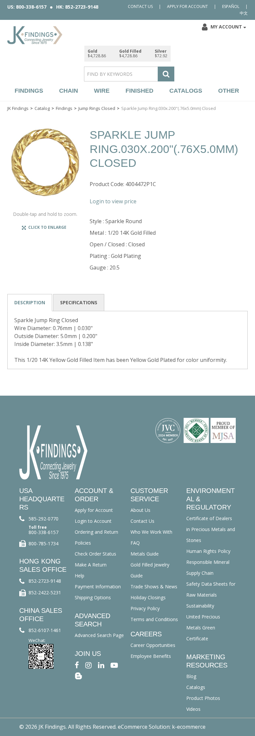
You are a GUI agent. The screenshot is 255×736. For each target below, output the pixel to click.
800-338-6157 (43, 532)
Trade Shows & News (153, 586)
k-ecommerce (189, 726)
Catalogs (185, 90)
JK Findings (18, 108)
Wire (102, 90)
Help (79, 575)
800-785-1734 (43, 543)
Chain (68, 90)
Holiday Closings (148, 597)
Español (230, 6)
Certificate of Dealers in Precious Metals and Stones (210, 529)
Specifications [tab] (78, 302)
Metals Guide (144, 554)
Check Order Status (95, 554)
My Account (226, 27)
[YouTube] (114, 665)
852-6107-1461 (45, 630)
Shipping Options (93, 597)
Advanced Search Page (99, 635)
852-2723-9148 (45, 581)
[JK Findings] (34, 35)
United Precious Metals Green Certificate (203, 627)
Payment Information (98, 586)
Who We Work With (151, 532)
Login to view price (113, 201)
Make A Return (91, 565)
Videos (193, 709)
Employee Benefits (150, 656)
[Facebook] (77, 665)
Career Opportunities (152, 645)
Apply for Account (187, 6)
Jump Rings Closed (96, 108)
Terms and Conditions (154, 619)
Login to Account (93, 521)
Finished (139, 90)
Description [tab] (29, 302)
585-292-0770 (43, 518)
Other (228, 90)
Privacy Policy (145, 608)
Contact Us (140, 6)
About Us (140, 510)
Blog (191, 676)
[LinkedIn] (101, 665)
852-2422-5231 (45, 592)
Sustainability (200, 606)
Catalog (42, 108)
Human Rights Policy (208, 551)
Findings (29, 90)
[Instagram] (88, 665)
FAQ (135, 543)
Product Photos (203, 698)
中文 (244, 13)
